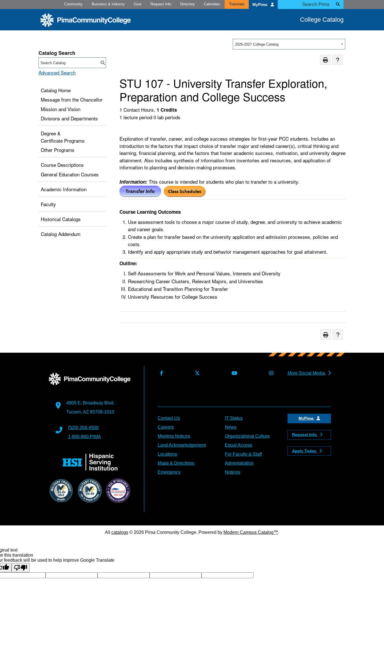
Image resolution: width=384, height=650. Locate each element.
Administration (239, 463)
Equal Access (238, 445)
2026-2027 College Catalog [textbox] (257, 44)
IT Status (234, 418)
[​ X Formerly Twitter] (196, 373)
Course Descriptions (62, 164)
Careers (166, 427)
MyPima (260, 5)
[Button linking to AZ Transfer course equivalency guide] (140, 194)
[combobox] (289, 44)
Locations (167, 454)
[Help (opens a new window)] (337, 60)
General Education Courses (70, 174)
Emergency (169, 472)
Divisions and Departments (69, 118)
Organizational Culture (247, 436)
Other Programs (57, 149)
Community (73, 4)
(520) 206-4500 (83, 427)
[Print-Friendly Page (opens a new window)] (325, 60)
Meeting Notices (174, 436)
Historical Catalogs (61, 218)
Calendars (212, 4)
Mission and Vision (60, 109)
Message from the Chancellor (72, 99)
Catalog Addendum (60, 233)
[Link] (184, 194)
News (230, 427)
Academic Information (64, 189)
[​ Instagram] (270, 373)
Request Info (160, 4)
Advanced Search (57, 72)
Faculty (48, 204)
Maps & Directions (176, 463)
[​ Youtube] (233, 373)
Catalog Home (56, 90)
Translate (236, 4)
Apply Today (304, 451)
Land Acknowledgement (182, 445)
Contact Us (169, 418)
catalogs (119, 532)
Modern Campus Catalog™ (250, 532)
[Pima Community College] (85, 20)
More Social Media (307, 373)
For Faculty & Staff (243, 454)
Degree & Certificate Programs (63, 137)
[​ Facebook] (160, 373)
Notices (232, 472)
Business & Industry (108, 4)
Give (137, 4)
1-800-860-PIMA (84, 436)
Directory (187, 4)
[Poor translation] (21, 567)
